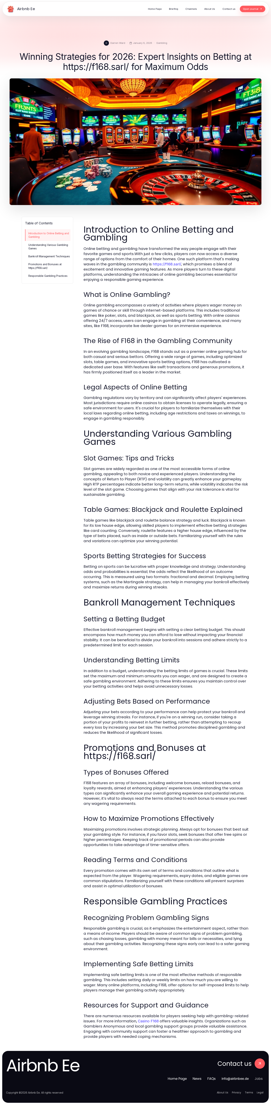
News (197, 1078)
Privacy (236, 1092)
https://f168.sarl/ (167, 264)
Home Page (177, 1078)
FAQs (211, 1078)
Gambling (161, 42)
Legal (260, 1092)
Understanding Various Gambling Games (48, 246)
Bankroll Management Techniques (49, 256)
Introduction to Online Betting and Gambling (48, 235)
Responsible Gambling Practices (47, 275)
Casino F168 (148, 1021)
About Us (222, 1092)
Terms (249, 1092)
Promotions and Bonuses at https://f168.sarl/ (45, 266)
